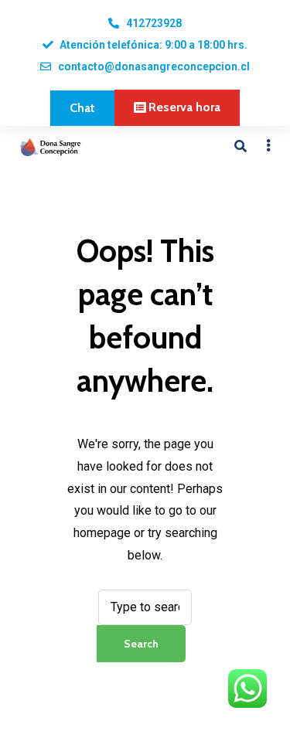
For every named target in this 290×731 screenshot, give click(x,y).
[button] (82, 108)
